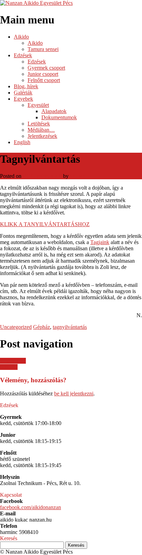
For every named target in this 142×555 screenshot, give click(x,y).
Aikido (21, 37)
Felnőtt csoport (44, 80)
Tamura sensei (43, 49)
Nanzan (77, 176)
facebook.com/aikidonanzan (30, 507)
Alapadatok (54, 111)
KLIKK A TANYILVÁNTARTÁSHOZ (45, 224)
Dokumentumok (59, 117)
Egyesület (38, 105)
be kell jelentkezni (73, 393)
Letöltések (39, 124)
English (22, 142)
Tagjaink (99, 242)
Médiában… (41, 130)
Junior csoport (43, 74)
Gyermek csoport (46, 68)
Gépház (41, 327)
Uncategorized (16, 327)
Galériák (23, 92)
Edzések (23, 55)
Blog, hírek (26, 86)
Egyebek (23, 99)
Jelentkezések (42, 136)
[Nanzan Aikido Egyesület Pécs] (36, 3)
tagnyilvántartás (70, 327)
